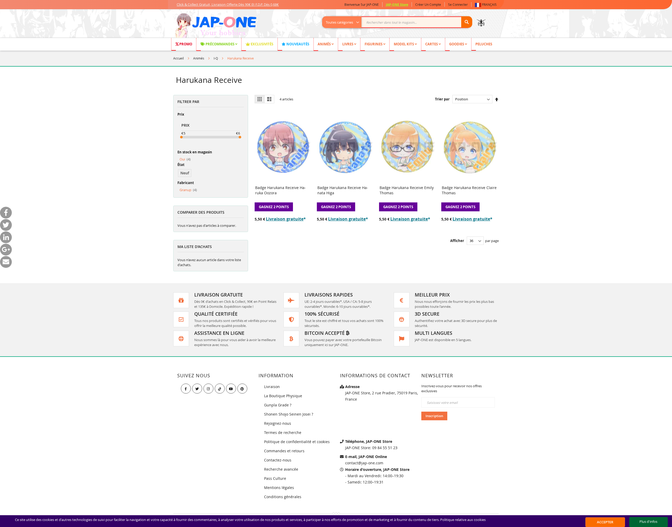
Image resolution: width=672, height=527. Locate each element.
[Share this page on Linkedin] (6, 237)
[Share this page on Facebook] (6, 212)
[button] (487, 4)
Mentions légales (279, 487)
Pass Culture (275, 478)
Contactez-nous (277, 460)
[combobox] (400, 22)
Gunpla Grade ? (277, 404)
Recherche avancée (281, 469)
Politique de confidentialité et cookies (297, 441)
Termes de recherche (282, 432)
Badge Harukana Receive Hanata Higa (342, 190)
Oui (185, 159)
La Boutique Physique (283, 395)
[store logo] (215, 26)
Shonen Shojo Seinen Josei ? (288, 414)
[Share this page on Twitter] (6, 225)
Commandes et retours (284, 450)
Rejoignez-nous (277, 423)
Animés (198, 58)
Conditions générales (282, 496)
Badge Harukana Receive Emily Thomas (407, 190)
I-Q (216, 58)
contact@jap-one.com (364, 462)
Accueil (178, 58)
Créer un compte (428, 4)
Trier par (442, 99)
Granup (188, 189)
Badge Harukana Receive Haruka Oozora (280, 190)
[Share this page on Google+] (6, 249)
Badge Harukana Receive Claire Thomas (469, 190)
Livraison (272, 386)
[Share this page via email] (6, 262)
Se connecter (458, 4)
